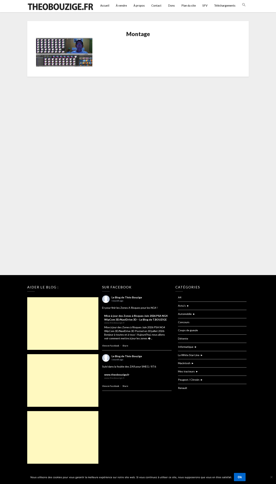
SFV (204, 5)
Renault (182, 387)
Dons (171, 5)
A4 (179, 297)
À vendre (121, 5)
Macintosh (184, 363)
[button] (244, 5)
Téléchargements (224, 5)
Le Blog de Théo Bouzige (127, 297)
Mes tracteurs (186, 371)
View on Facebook (110, 345)
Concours (183, 322)
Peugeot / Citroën (188, 379)
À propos (139, 5)
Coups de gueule (188, 330)
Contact (156, 5)
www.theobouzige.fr (116, 374)
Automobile (185, 313)
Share (125, 345)
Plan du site (188, 5)
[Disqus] (138, 129)
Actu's (182, 305)
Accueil (104, 5)
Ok (240, 477)
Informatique (185, 346)
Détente (183, 338)
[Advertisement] (62, 323)
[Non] (271, 477)
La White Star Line (188, 355)
